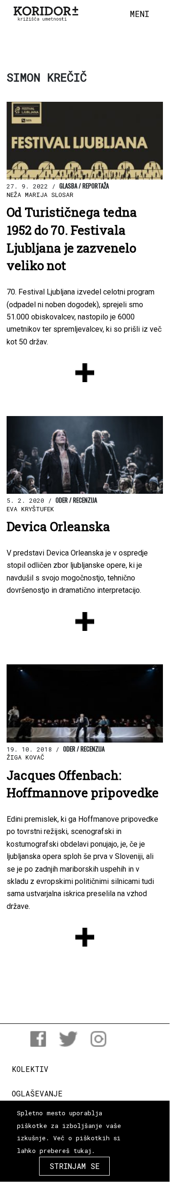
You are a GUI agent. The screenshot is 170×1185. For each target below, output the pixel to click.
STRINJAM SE (74, 1166)
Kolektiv (30, 1069)
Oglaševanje (37, 1093)
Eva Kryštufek (30, 509)
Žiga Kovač (25, 757)
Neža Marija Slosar (40, 194)
